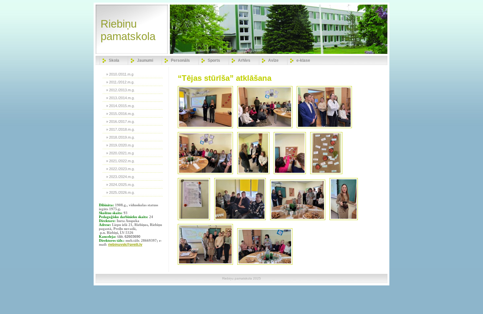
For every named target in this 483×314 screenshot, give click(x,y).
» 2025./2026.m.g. (120, 192)
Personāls (180, 60)
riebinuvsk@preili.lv (125, 244)
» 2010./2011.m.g (119, 74)
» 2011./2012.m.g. (120, 82)
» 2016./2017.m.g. (120, 121)
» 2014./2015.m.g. (120, 106)
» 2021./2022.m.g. (120, 161)
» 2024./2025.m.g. (120, 185)
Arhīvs (244, 60)
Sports (214, 60)
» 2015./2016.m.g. (120, 114)
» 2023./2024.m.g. (120, 177)
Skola (114, 60)
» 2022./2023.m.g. (120, 169)
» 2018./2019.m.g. (120, 137)
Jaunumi (145, 60)
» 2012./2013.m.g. (120, 90)
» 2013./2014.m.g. (120, 98)
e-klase (303, 60)
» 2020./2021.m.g (120, 153)
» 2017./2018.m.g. (120, 129)
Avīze (273, 60)
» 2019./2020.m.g (120, 145)
